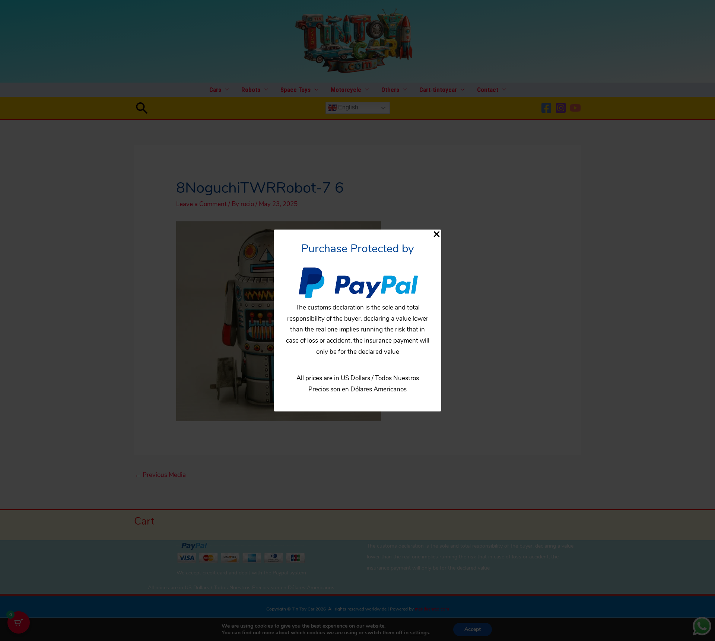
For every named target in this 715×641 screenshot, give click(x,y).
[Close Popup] (436, 235)
